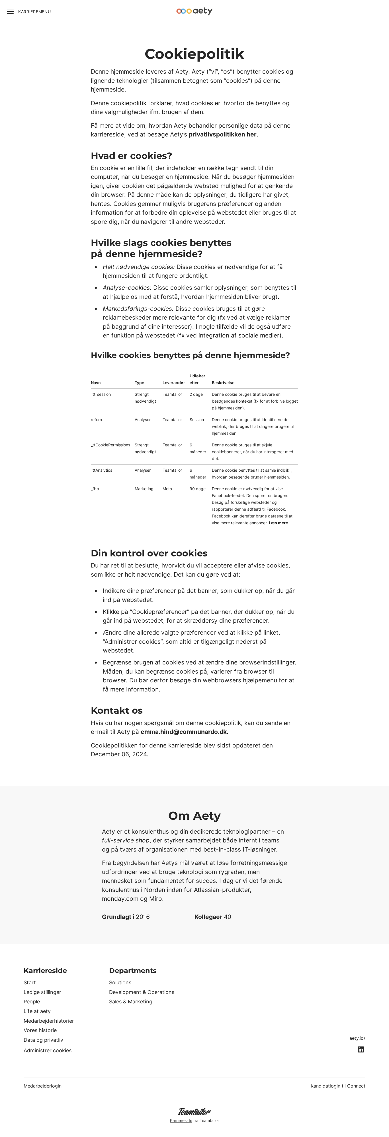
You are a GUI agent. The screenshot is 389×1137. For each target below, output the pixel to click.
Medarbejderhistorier (49, 1021)
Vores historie (40, 1030)
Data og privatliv (43, 1040)
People (32, 1002)
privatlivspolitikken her (223, 134)
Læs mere (278, 522)
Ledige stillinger (42, 992)
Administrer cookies (47, 1050)
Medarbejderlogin (43, 1086)
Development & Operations (141, 992)
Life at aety (37, 1011)
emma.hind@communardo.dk (184, 731)
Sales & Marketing (130, 1002)
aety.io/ (357, 1038)
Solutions (120, 982)
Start (30, 982)
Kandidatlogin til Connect (338, 1086)
